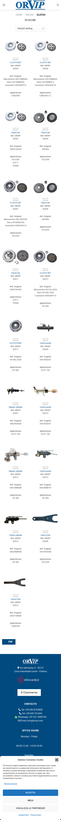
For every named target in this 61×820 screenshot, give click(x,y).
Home (19, 14)
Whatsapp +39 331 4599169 (31, 717)
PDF (10, 642)
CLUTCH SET (15, 62)
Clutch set (15, 132)
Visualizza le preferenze (30, 808)
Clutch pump (45, 343)
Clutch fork (45, 535)
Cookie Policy (24, 815)
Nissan (29, 14)
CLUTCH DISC (16, 343)
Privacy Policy (35, 815)
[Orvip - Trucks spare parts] (30, 5)
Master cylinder (15, 407)
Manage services (10, 784)
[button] (56, 759)
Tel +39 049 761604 (31, 713)
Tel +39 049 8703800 (32, 709)
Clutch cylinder (15, 535)
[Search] (58, 5)
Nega (30, 800)
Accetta (30, 792)
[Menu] (4, 4)
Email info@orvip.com (31, 720)
